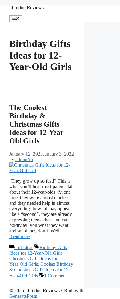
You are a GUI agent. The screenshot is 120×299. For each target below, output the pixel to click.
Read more (19, 236)
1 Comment (55, 275)
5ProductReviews (26, 7)
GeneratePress (23, 296)
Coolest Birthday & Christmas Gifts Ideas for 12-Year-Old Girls (41, 269)
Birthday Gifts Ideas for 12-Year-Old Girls (38, 250)
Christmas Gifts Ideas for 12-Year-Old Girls (37, 261)
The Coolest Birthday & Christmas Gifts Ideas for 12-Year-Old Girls (37, 124)
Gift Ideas (23, 247)
